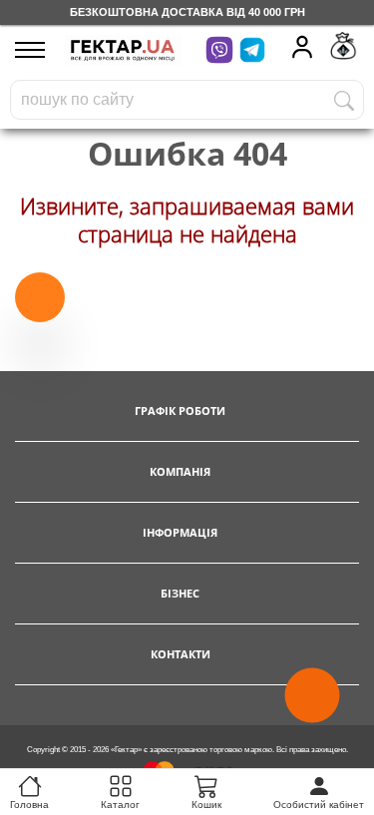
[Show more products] (40, 297)
